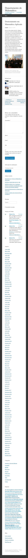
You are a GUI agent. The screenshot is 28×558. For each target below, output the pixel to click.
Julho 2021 (7, 320)
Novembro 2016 (8, 394)
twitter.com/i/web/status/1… (15, 223)
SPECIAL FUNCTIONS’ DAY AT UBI (12, 182)
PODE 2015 (7, 473)
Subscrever (8, 171)
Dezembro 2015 (8, 414)
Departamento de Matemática (13, 9)
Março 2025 (7, 261)
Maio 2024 (7, 276)
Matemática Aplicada (15, 514)
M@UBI (6, 467)
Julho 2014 (7, 445)
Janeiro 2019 (7, 353)
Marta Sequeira (15, 512)
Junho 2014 (7, 447)
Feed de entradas (8, 538)
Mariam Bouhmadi (15, 511)
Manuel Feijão (15, 509)
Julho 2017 (7, 382)
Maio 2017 (7, 386)
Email (6, 140)
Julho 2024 (7, 271)
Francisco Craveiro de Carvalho (11, 506)
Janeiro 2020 (7, 339)
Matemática (7, 514)
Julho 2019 (7, 345)
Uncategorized (8, 479)
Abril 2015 (7, 429)
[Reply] (19, 224)
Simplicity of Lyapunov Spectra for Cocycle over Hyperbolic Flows (9, 102)
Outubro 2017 (8, 378)
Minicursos (7, 469)
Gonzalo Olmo (18, 508)
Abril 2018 (7, 365)
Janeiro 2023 (7, 298)
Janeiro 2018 (7, 371)
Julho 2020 (7, 331)
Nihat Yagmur (13, 520)
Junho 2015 (7, 425)
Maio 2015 (7, 427)
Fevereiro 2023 (8, 296)
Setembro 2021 (8, 318)
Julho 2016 (7, 400)
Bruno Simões (20, 494)
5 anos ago (20, 214)
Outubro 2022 (8, 300)
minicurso (7, 520)
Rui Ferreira (18, 523)
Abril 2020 (7, 333)
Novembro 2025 (8, 253)
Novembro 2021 (8, 316)
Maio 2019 (7, 347)
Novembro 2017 (8, 376)
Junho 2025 (7, 257)
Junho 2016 (7, 402)
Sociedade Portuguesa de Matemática (12, 526)
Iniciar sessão (8, 536)
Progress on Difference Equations (10, 522)
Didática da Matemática (11, 496)
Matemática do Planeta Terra (11, 516)
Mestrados (15, 519)
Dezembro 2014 (8, 437)
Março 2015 (7, 431)
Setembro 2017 (8, 380)
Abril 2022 (7, 308)
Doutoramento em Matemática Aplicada (12, 71)
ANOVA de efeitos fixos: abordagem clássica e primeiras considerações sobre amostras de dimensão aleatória (15, 93)
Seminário (9, 525)
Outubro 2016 (8, 396)
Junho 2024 (7, 274)
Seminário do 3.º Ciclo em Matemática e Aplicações (14, 81)
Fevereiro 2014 (8, 455)
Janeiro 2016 (7, 412)
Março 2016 (7, 408)
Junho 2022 (7, 304)
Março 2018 (7, 367)
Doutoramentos (8, 500)
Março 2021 (7, 327)
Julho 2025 (7, 255)
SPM (17, 527)
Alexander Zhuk (8, 491)
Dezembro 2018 (8, 355)
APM (16, 492)
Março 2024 (7, 280)
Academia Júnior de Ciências (11, 463)
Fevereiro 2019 (8, 351)
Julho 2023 (7, 288)
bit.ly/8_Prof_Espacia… (14, 220)
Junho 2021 (7, 323)
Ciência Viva (12, 214)
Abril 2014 (7, 451)
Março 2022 (7, 310)
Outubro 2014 (8, 441)
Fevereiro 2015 (8, 433)
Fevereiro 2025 (8, 263)
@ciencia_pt (11, 232)
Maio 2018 (7, 363)
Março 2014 (7, 453)
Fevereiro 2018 (8, 369)
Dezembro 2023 (8, 284)
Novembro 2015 (8, 416)
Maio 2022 (7, 306)
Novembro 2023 (8, 286)
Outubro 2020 (8, 329)
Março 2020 (7, 335)
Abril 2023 (7, 292)
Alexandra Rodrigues (16, 491)
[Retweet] (20, 224)
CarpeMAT (7, 465)
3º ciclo (7, 490)
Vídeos (6, 481)
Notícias (14, 70)
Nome (6, 135)
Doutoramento (15, 497)
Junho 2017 (7, 384)
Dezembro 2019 (8, 341)
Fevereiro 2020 (8, 337)
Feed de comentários (9, 540)
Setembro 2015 (8, 420)
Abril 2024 (7, 278)
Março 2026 (7, 251)
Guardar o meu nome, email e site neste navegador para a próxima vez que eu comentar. (13, 153)
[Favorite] (21, 224)
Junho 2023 (7, 290)
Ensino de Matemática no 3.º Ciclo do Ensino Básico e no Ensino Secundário (13, 502)
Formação (18, 505)
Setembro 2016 (8, 398)
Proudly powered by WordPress (11, 550)
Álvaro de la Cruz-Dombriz (16, 528)
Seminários (7, 475)
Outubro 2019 (8, 343)
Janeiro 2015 (7, 435)
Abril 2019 (7, 349)
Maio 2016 (7, 404)
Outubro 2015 (8, 418)
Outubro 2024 (8, 269)
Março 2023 (7, 294)
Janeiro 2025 (7, 265)
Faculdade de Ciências (10, 12)
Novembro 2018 (8, 357)
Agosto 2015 (7, 423)
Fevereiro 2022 (8, 312)
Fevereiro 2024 (8, 282)
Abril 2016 (7, 406)
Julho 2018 (7, 361)
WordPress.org (8, 542)
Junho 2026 (7, 249)
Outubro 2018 (8, 359)
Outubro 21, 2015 (11, 27)
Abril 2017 (7, 388)
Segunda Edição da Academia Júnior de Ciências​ (21, 101)
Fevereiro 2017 (8, 390)
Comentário (7, 120)
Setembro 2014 (8, 443)
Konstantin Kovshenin (14, 551)
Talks (6, 477)
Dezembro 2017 (8, 374)
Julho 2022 (7, 302)
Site (6, 145)
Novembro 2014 (8, 439)
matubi (6, 27)
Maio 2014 (7, 449)
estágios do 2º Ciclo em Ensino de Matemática (13, 504)
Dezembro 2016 (8, 392)
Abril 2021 (7, 325)
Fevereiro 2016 (8, 410)
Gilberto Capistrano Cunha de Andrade (12, 72)
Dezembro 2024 (8, 267)
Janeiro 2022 (7, 314)
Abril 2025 (7, 259)
